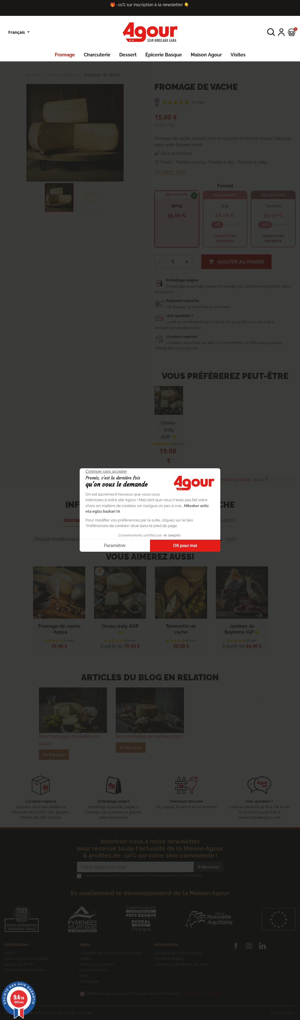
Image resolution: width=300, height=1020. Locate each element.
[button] (271, 32)
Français (17, 32)
